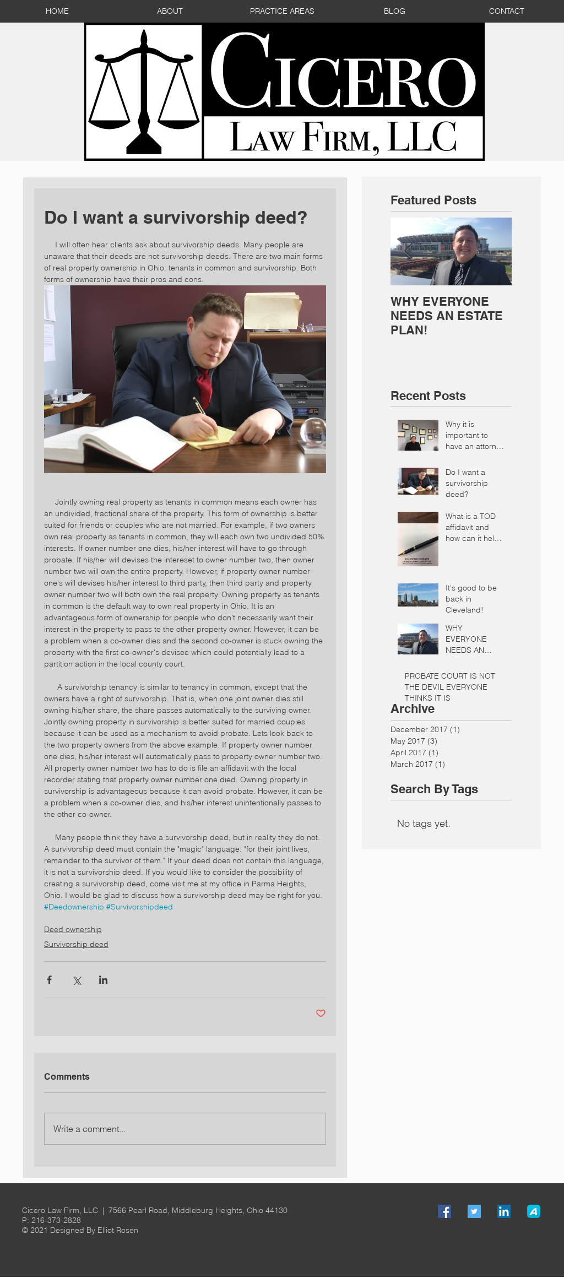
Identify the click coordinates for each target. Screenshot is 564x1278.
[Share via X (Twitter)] (76, 979)
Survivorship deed (76, 944)
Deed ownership (73, 929)
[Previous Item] (408, 251)
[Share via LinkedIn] (103, 979)
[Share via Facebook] (49, 979)
